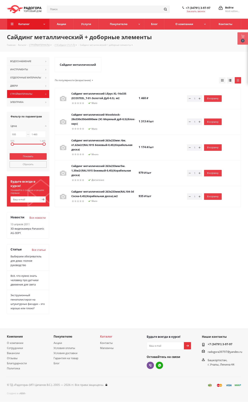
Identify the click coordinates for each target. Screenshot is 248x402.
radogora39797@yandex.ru (225, 352)
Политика (13, 368)
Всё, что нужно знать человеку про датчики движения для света (24, 280)
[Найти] (165, 9)
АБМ (22, 393)
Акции (58, 343)
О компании (15, 343)
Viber (150, 365)
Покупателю (63, 336)
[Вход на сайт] (106, 385)
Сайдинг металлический (78, 64)
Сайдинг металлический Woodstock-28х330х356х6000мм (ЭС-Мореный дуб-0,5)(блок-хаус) (103, 119)
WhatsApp (159, 365)
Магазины (107, 348)
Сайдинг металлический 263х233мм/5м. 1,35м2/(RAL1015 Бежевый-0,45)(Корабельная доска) (101, 170)
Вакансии (13, 353)
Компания (15, 336)
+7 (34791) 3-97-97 (198, 7)
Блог (57, 363)
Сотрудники (15, 348)
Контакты (106, 343)
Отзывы (12, 358)
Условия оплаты (64, 348)
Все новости (37, 217)
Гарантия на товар (66, 358)
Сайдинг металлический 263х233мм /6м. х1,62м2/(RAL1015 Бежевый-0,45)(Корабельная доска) (101, 145)
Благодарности (17, 363)
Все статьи (39, 250)
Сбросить (28, 164)
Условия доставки (66, 353)
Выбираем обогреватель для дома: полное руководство (26, 261)
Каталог (106, 336)
